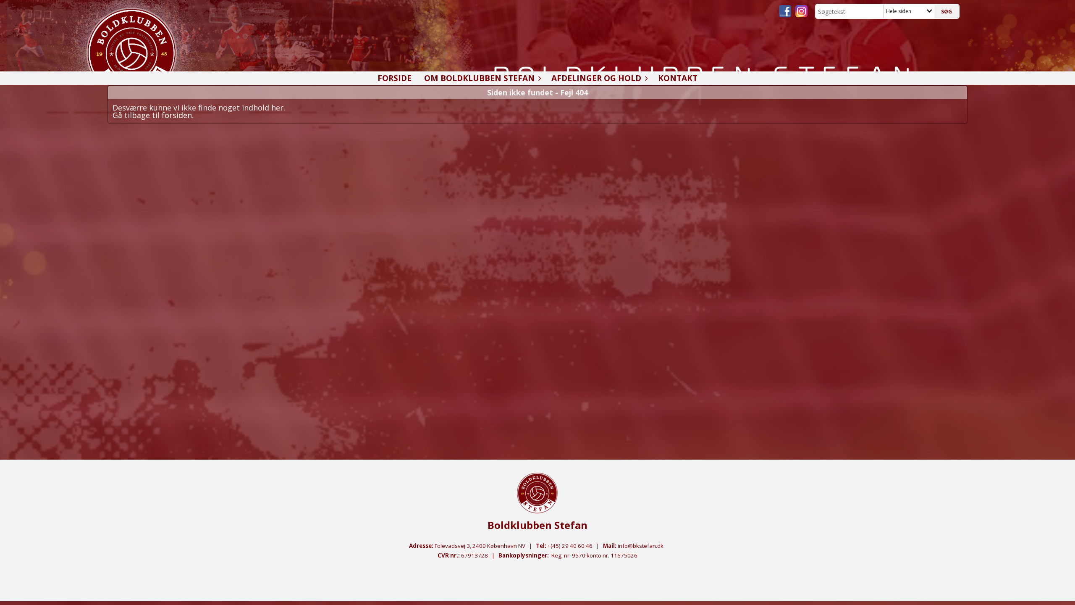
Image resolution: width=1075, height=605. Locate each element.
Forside (395, 78)
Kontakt (677, 78)
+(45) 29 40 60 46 (570, 546)
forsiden (177, 115)
